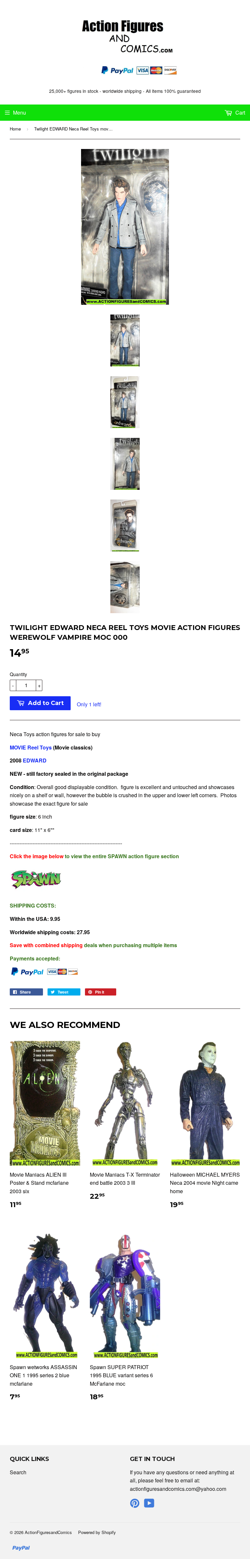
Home (15, 129)
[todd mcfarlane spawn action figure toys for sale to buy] (36, 892)
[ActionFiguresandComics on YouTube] (149, 1505)
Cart (239, 112)
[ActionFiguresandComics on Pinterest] (135, 1505)
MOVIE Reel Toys (31, 747)
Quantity (18, 674)
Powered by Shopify (97, 1532)
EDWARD (34, 760)
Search (18, 1472)
